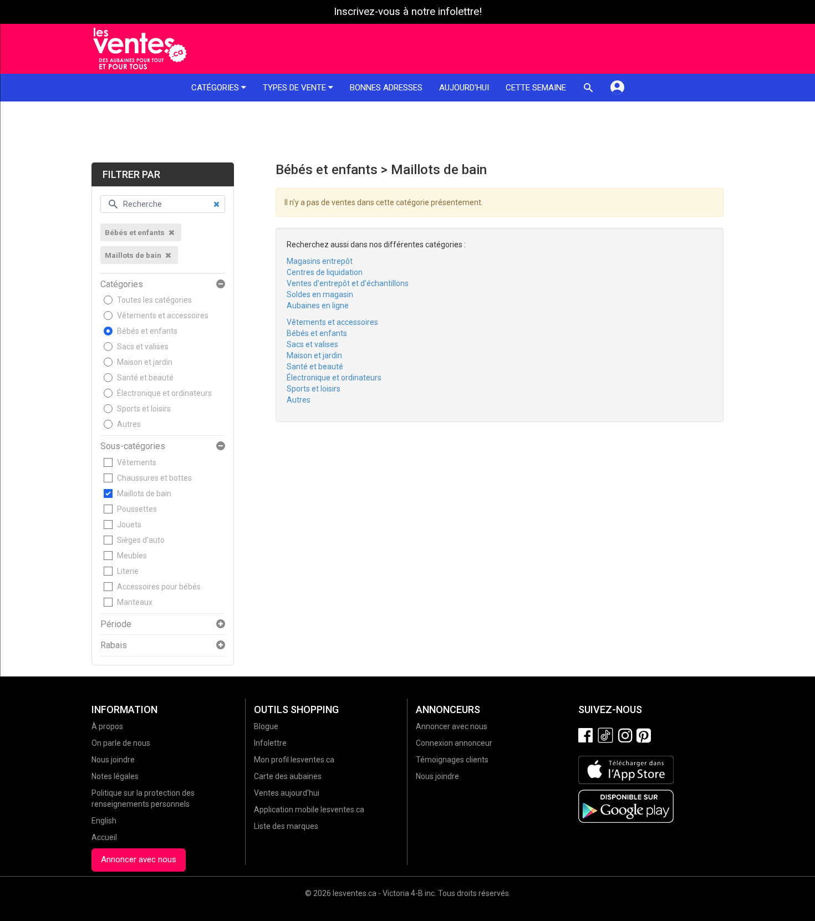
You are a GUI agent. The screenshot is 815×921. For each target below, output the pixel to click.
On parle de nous (120, 743)
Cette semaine (536, 88)
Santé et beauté (145, 377)
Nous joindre (113, 759)
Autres (129, 424)
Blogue (266, 726)
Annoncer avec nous (138, 859)
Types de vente (295, 88)
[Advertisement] (407, 132)
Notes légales (115, 776)
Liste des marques (286, 826)
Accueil (104, 837)
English (103, 820)
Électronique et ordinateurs (164, 393)
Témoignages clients (452, 759)
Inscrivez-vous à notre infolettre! (408, 12)
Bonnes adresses (386, 88)
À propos (107, 726)
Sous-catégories (132, 446)
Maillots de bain (144, 493)
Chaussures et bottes (154, 478)
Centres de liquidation (325, 272)
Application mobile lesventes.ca (309, 809)
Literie (128, 571)
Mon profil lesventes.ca (294, 759)
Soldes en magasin (320, 294)
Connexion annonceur (454, 743)
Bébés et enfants (147, 331)
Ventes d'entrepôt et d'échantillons (348, 283)
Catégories (216, 88)
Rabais (113, 645)
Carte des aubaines (288, 776)
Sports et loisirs (144, 408)
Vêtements (136, 462)
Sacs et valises (143, 346)
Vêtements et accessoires (162, 315)
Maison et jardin (144, 362)
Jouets (129, 524)
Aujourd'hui (464, 88)
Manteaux (134, 602)
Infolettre (270, 743)
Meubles (132, 555)
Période (115, 624)
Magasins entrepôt (320, 261)
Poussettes (137, 509)
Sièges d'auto (141, 540)
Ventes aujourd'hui (286, 792)
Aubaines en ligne (318, 305)
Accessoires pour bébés (159, 586)
